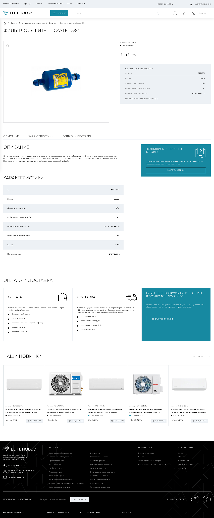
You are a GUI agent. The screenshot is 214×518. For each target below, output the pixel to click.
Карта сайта (127, 512)
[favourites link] (184, 13)
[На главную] (17, 13)
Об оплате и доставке (162, 319)
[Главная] (5, 23)
